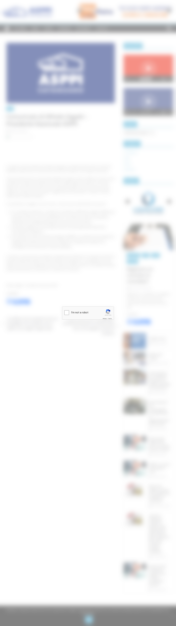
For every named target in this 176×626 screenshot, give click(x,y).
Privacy (105, 318)
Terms (110, 318)
